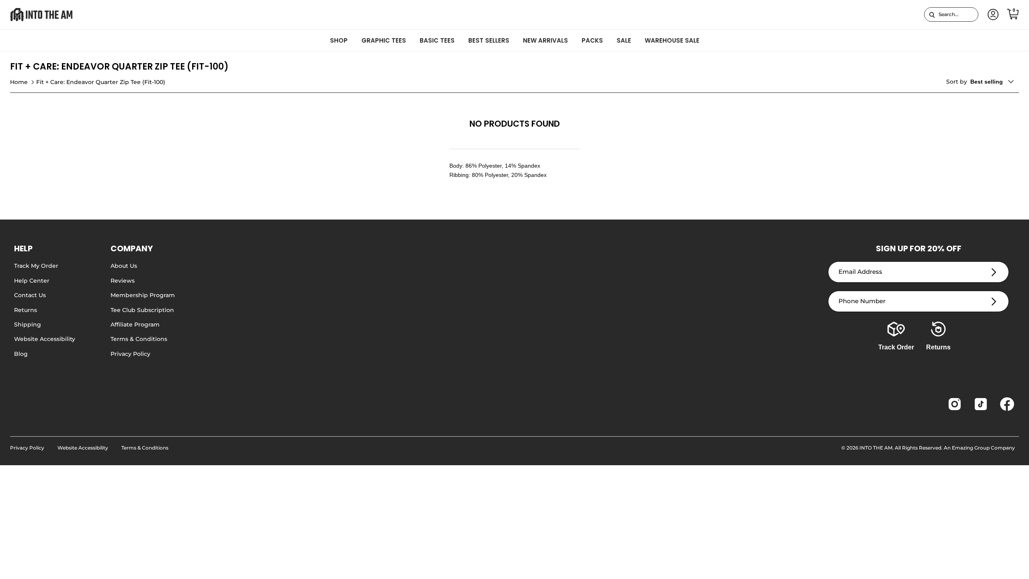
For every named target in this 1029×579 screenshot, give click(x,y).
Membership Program (143, 295)
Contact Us (30, 295)
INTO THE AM (875, 448)
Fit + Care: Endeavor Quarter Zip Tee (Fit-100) (100, 82)
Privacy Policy (130, 353)
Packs (592, 40)
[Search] (932, 14)
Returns (25, 310)
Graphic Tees (383, 40)
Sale (624, 40)
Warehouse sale (672, 40)
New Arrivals (545, 40)
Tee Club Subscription (142, 310)
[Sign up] (994, 272)
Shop (339, 40)
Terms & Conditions (139, 339)
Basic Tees (437, 40)
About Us (124, 265)
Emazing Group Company (983, 448)
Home (19, 82)
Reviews (123, 280)
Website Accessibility (44, 339)
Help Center (31, 280)
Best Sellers (488, 40)
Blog (21, 353)
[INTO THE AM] (41, 14)
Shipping (27, 324)
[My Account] (991, 15)
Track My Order (36, 265)
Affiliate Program (135, 324)
